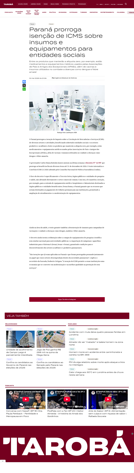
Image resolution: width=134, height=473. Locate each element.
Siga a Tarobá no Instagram (67, 299)
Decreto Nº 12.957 (94, 163)
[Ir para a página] (126, 4)
